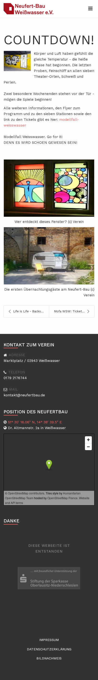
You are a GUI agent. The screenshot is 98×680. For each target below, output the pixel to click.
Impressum (49, 640)
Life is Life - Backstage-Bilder (31, 311)
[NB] (29, 8)
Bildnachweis (49, 658)
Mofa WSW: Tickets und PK (74, 311)
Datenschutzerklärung (49, 649)
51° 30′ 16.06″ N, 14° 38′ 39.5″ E (35, 422)
